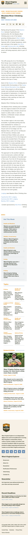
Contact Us (6, 474)
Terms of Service (5, 532)
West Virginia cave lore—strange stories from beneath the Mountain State (12, 264)
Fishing (6, 270)
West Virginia (20, 38)
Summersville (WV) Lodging (9, 199)
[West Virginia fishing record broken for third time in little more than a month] (14, 360)
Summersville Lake (13, 46)
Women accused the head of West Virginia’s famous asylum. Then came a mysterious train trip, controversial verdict (12, 229)
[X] (11, 451)
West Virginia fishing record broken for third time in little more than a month (11, 275)
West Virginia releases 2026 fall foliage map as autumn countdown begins (8, 339)
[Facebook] (3, 451)
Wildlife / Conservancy (10, 236)
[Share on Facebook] (7, 24)
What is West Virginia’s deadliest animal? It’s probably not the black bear (11, 241)
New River (18, 204)
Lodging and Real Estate (8, 303)
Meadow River (13, 83)
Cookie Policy (5, 529)
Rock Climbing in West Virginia (11, 13)
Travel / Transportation (8, 333)
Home (3, 11)
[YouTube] (15, 451)
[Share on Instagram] (16, 24)
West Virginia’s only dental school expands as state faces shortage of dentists (12, 253)
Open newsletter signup (9, 488)
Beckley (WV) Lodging (7, 201)
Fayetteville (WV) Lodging (9, 197)
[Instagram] (7, 451)
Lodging (3, 193)
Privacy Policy (19, 529)
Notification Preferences (10, 468)
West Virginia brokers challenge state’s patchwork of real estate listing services (14, 390)
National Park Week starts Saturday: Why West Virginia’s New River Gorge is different (19, 339)
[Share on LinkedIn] (13, 24)
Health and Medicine (9, 223)
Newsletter (6, 466)
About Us (5, 463)
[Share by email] (20, 24)
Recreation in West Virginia (14, 11)
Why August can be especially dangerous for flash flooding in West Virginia (19, 296)
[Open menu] (25, 2)
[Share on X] (10, 24)
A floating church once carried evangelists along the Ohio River (19, 310)
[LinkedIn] (23, 451)
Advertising (6, 471)
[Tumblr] (19, 451)
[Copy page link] (23, 24)
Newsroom (6, 460)
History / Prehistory (18, 303)
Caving (5, 259)
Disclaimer (11, 529)
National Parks (19, 333)
